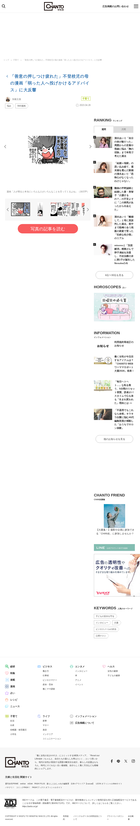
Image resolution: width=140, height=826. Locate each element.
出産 (12, 725)
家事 (45, 721)
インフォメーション (86, 716)
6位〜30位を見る (114, 275)
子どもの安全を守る (105, 616)
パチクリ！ (10, 787)
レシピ (13, 699)
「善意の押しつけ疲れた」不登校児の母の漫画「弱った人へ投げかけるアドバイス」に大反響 (62, 60)
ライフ (46, 716)
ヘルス (111, 666)
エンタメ (80, 666)
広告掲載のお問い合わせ (115, 6)
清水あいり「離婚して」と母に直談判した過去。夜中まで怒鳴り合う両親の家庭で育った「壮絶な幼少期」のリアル (124, 227)
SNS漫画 (21, 106)
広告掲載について (84, 722)
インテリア (48, 734)
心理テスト (101, 636)
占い (12, 693)
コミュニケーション (52, 738)
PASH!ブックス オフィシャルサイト (47, 787)
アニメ (78, 680)
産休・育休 (48, 684)
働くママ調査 (49, 689)
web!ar (23, 784)
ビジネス (47, 666)
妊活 (12, 721)
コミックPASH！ (23, 787)
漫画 (12, 686)
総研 (12, 666)
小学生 (13, 734)
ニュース (15, 706)
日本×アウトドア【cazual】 (82, 784)
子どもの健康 (114, 675)
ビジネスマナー (50, 680)
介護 (116, 623)
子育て (16, 60)
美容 (45, 730)
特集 (12, 673)
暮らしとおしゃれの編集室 (58, 784)
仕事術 (46, 675)
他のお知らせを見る (114, 439)
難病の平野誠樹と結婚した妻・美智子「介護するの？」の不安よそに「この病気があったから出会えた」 (124, 199)
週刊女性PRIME (11, 784)
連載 (12, 679)
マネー (46, 725)
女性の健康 (113, 671)
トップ (6, 60)
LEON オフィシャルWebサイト (109, 784)
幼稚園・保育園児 (18, 730)
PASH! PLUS (39, 784)
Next (90, 146)
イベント (79, 684)
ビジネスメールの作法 (106, 629)
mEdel (30, 784)
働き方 (46, 671)
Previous (5, 146)
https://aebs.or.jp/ (30, 806)
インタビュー (102, 623)
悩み (9, 106)
